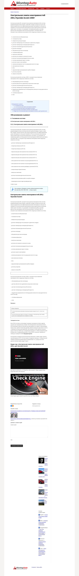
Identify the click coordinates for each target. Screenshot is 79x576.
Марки (12, 8)
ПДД (37, 8)
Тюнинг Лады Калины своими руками (43, 516)
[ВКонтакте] (11, 406)
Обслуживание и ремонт (17, 104)
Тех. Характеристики (21, 8)
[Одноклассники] (13, 406)
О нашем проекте (64, 3)
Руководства (31, 8)
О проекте (34, 567)
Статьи (48, 8)
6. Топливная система (18, 105)
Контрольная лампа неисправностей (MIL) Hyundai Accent (24, 109)
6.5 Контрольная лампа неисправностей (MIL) (25, 106)
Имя (11, 439)
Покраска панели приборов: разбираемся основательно (43, 522)
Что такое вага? (46, 501)
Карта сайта (39, 567)
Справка (42, 8)
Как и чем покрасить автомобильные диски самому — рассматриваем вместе (42, 552)
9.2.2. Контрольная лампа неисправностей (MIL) (24, 108)
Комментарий (13, 424)
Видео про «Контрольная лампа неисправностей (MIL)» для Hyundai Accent (30, 111)
